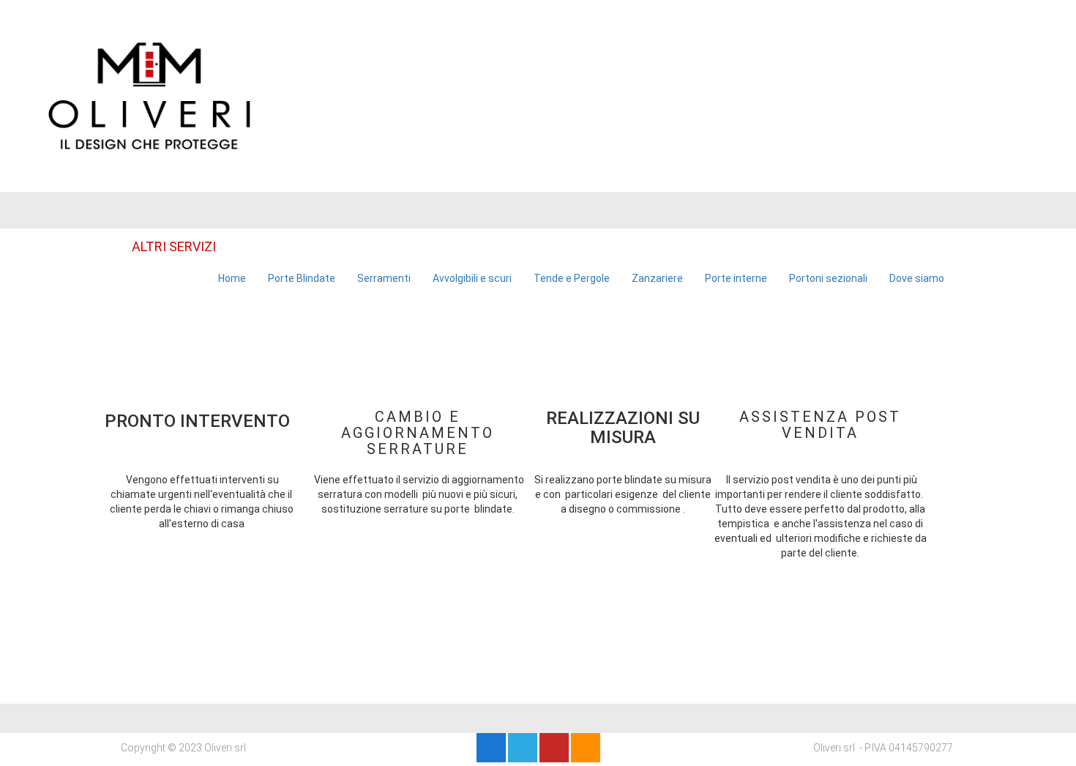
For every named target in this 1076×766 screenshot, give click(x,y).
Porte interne (736, 278)
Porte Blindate (301, 278)
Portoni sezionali (828, 278)
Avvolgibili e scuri (472, 278)
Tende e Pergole (572, 278)
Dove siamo (916, 278)
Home (232, 278)
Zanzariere (657, 278)
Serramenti (384, 278)
